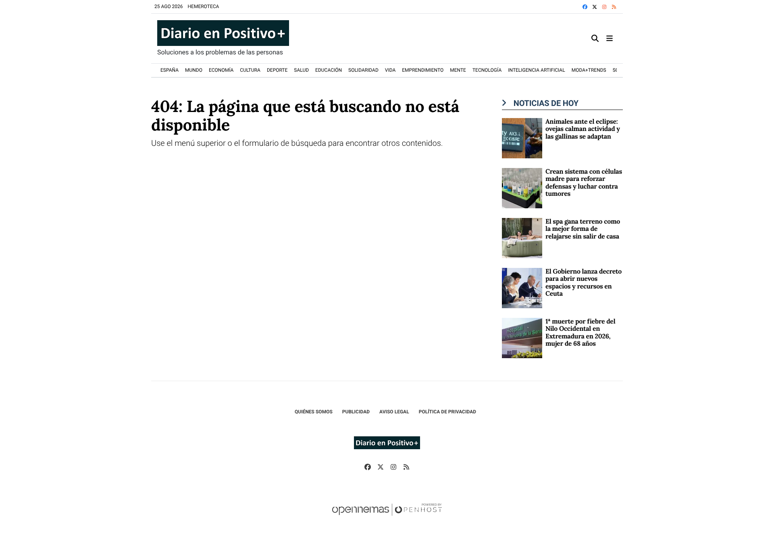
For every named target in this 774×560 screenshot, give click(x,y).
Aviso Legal (394, 412)
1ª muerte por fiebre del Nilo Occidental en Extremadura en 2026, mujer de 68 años (580, 332)
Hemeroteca (203, 6)
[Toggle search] (595, 38)
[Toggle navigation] (609, 38)
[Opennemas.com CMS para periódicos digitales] (387, 518)
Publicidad (356, 412)
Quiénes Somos (314, 412)
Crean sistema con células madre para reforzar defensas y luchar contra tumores (583, 183)
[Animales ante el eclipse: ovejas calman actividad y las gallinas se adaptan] (522, 137)
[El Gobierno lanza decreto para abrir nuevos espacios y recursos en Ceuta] (522, 287)
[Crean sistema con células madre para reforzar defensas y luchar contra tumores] (522, 187)
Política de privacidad (447, 412)
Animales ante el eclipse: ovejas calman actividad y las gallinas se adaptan (582, 129)
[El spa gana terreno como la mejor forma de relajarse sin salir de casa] (522, 237)
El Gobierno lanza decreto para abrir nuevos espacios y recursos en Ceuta (583, 283)
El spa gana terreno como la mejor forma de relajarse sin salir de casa (582, 229)
